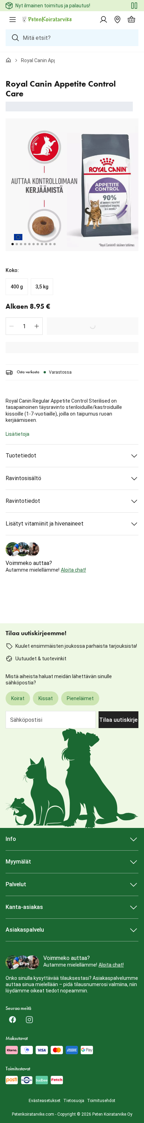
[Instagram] (29, 1019)
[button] (11, 326)
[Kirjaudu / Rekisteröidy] (103, 20)
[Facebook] (13, 1019)
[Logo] (47, 19)
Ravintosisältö (23, 478)
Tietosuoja (73, 1100)
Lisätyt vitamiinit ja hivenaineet (45, 523)
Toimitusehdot (101, 1100)
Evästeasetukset (44, 1100)
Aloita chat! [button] (73, 570)
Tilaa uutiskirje (118, 720)
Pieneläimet (80, 698)
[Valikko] (13, 20)
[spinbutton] (24, 326)
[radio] (17, 286)
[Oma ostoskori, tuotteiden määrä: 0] (131, 20)
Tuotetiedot (21, 455)
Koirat (17, 698)
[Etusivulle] (8, 60)
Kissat (45, 698)
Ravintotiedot (23, 501)
